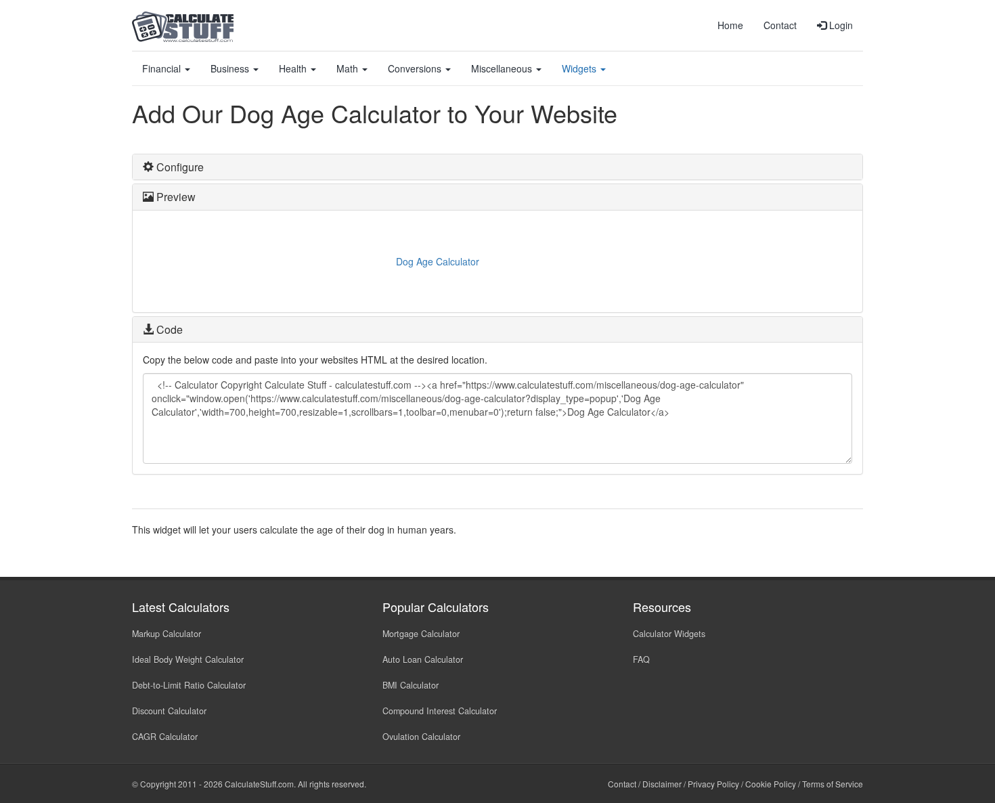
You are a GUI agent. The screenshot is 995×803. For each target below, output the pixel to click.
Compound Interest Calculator (439, 711)
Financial (162, 68)
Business (231, 68)
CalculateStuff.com (259, 783)
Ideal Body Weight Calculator (188, 659)
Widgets (580, 68)
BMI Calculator (410, 685)
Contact (780, 25)
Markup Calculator (166, 634)
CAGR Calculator (165, 737)
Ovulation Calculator (421, 737)
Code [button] (168, 329)
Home (730, 25)
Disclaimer (662, 783)
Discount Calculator (169, 711)
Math (348, 68)
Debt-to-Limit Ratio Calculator (189, 685)
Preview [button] (175, 196)
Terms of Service (832, 783)
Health (294, 68)
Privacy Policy (713, 783)
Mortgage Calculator (421, 634)
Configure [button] (179, 167)
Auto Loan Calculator (422, 659)
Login (839, 25)
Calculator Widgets (669, 634)
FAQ (641, 659)
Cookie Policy (770, 783)
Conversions (416, 68)
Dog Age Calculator (437, 261)
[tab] (497, 167)
